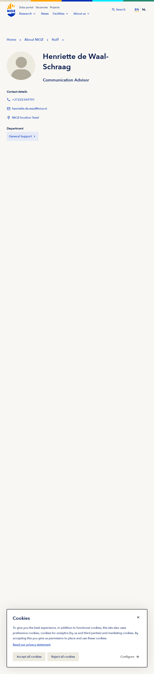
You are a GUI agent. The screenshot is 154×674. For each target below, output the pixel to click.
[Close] (138, 617)
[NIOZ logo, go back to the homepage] (11, 9)
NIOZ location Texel (25, 118)
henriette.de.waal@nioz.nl (27, 110)
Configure (127, 657)
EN (137, 10)
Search (120, 10)
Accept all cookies (29, 657)
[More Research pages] (34, 13)
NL (144, 10)
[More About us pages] (88, 13)
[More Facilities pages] (67, 13)
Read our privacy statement (31, 645)
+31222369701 (21, 101)
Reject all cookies (63, 657)
